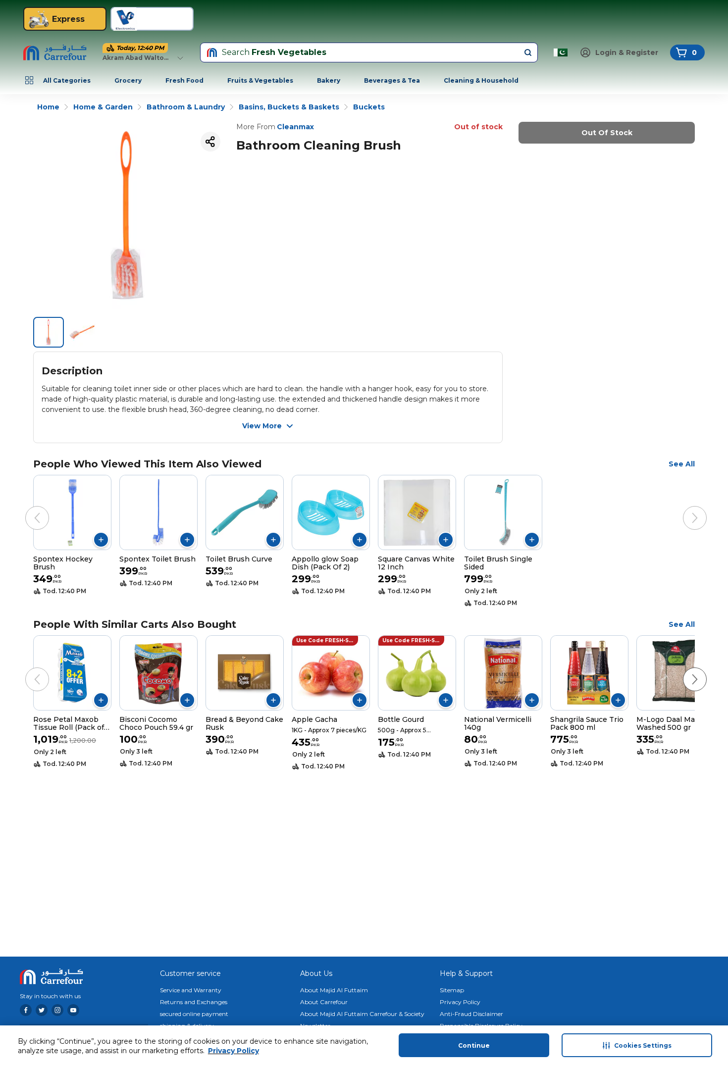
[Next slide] (685, 508)
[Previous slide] (27, 508)
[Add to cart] (101, 540)
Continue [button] (474, 1045)
